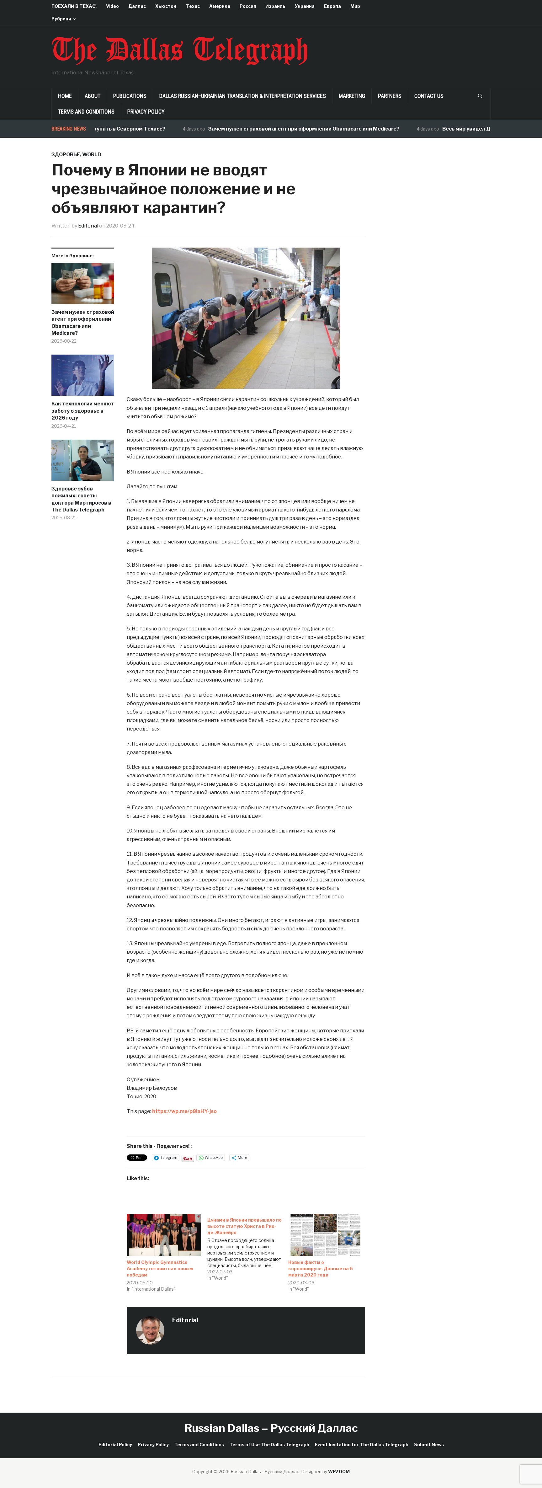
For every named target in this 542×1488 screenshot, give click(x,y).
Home (65, 96)
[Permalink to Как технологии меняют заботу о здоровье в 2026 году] (82, 377)
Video (112, 6)
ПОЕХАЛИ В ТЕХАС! (74, 6)
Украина (305, 6)
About (92, 96)
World (91, 155)
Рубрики (61, 18)
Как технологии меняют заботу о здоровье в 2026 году (82, 411)
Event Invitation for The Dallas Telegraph (361, 1444)
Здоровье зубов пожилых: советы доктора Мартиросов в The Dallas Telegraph (81, 499)
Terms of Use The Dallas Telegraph (269, 1444)
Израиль (275, 6)
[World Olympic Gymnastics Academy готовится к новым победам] (164, 1235)
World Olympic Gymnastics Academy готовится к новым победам (160, 1268)
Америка (219, 6)
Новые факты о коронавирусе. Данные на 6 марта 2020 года (320, 1268)
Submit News (429, 1444)
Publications (129, 96)
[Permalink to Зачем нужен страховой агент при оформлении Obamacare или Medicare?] (82, 286)
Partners (389, 96)
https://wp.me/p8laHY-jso (184, 1111)
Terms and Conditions (86, 111)
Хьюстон (165, 6)
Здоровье (65, 155)
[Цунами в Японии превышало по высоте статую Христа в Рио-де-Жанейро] (247, 1247)
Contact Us (429, 96)
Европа (332, 6)
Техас (193, 6)
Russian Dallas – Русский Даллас (271, 1427)
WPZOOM (339, 1471)
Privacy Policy (146, 111)
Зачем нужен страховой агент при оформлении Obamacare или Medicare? (277, 129)
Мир (355, 6)
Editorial (88, 226)
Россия (248, 6)
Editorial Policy (115, 1444)
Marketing (352, 96)
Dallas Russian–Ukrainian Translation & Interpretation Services (242, 96)
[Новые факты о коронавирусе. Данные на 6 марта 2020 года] (325, 1235)
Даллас (137, 6)
